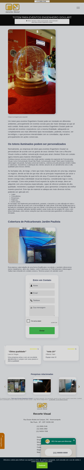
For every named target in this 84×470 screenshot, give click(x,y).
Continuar (42, 465)
